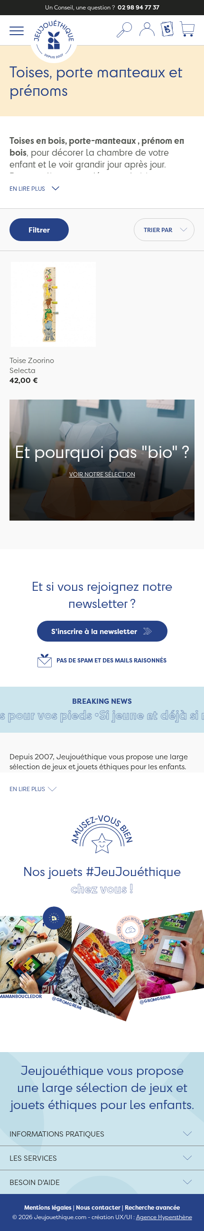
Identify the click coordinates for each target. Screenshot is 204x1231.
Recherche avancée (152, 1207)
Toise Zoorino (31, 360)
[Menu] (15, 30)
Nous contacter (98, 1207)
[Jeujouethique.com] (54, 60)
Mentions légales (48, 1207)
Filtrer (39, 230)
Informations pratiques (56, 1134)
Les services (33, 1158)
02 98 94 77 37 (137, 7)
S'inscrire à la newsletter (94, 631)
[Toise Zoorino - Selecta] (53, 305)
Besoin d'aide (34, 1182)
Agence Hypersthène (164, 1217)
